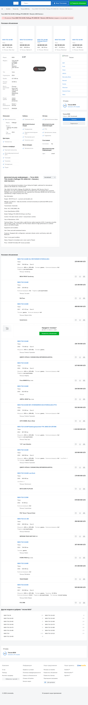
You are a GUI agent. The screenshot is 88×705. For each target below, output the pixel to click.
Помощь (4, 672)
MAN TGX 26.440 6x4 (26, 39)
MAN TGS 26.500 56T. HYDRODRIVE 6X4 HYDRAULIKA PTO (37, 405)
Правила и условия (28, 669)
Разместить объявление (49, 333)
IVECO (64, 73)
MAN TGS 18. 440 (23, 519)
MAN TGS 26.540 (22, 585)
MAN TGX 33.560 (22, 497)
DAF (63, 63)
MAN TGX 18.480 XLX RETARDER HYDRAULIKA (33, 259)
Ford (63, 66)
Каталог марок (27, 681)
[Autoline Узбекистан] (6, 3)
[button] (80, 276)
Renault (64, 80)
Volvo (63, 94)
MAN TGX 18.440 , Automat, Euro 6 (42, 40)
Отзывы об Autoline (28, 678)
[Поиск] (23, 3)
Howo (63, 70)
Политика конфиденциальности (32, 672)
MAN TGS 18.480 (60, 39)
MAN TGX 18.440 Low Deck (26, 473)
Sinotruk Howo (66, 91)
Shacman (65, 87)
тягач (13, 72)
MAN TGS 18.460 (22, 304)
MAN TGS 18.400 (7, 39)
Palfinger (14, 122)
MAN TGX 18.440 (77, 39)
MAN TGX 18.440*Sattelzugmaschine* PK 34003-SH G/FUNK (36, 426)
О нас (3, 669)
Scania (64, 84)
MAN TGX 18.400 (22, 542)
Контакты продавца (7, 675)
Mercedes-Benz (66, 77)
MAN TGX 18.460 (22, 386)
